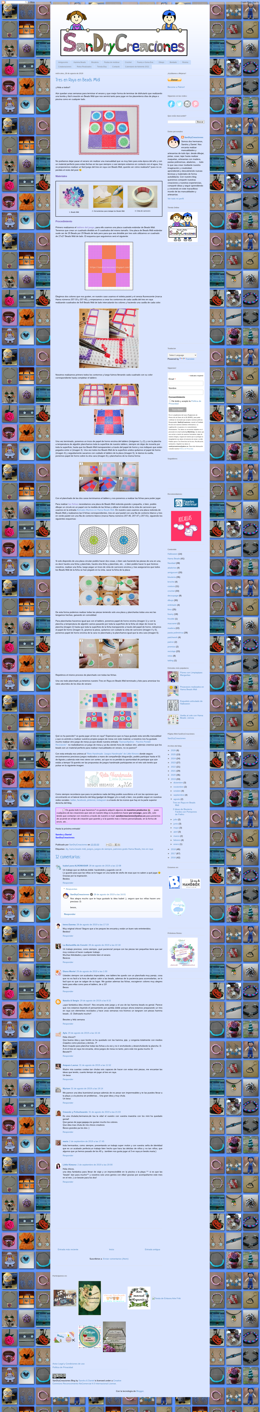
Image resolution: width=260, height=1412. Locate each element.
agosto (177, 799)
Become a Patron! (176, 87)
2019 (173, 779)
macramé (172, 623)
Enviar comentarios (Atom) (115, 1259)
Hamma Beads (80, 62)
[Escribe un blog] (110, 844)
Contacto (116, 67)
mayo (176, 828)
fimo (170, 609)
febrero (177, 840)
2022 (173, 767)
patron (171, 642)
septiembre (179, 795)
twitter (73, 800)
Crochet (128, 62)
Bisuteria (95, 62)
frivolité (171, 619)
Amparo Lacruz (70, 1065)
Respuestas (71, 889)
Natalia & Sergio (71, 1000)
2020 (173, 775)
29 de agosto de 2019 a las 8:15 (95, 1000)
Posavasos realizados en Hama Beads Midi (192, 688)
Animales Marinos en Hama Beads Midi (95, 510)
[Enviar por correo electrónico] (107, 844)
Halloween (173, 554)
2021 (173, 771)
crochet (171, 591)
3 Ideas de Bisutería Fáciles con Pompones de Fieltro (185, 812)
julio (175, 819)
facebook (81, 800)
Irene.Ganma (69, 924)
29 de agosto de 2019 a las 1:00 (91, 971)
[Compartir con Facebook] (116, 844)
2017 (173, 853)
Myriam (66, 1088)
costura (171, 586)
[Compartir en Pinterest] (118, 844)
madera (171, 628)
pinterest (91, 800)
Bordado (173, 62)
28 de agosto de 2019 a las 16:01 (110, 894)
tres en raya (147, 849)
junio (176, 823)
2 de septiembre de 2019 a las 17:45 (86, 1141)
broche (171, 582)
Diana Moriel (69, 971)
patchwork (172, 637)
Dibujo (161, 62)
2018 (173, 849)
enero (176, 844)
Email (172, 379)
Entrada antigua (152, 1249)
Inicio (111, 1249)
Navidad (171, 563)
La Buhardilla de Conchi (75, 945)
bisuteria (172, 577)
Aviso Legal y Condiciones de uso (69, 1363)
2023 (173, 762)
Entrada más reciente (68, 1249)
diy (67, 849)
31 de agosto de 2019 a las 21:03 (105, 1112)
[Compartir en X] (113, 844)
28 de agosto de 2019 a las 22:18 (104, 945)
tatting (170, 660)
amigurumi (173, 572)
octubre (177, 791)
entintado (172, 605)
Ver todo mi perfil (176, 198)
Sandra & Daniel (86, 1380)
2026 (173, 750)
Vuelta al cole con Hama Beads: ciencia (191, 716)
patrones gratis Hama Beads (127, 849)
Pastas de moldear (111, 62)
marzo (176, 836)
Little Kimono (70, 1164)
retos (170, 656)
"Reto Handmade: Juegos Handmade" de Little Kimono (113, 753)
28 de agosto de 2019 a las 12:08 (105, 865)
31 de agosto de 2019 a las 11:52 (95, 1065)
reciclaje (171, 651)
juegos (90, 849)
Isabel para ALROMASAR (75, 865)
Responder (68, 883)
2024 (173, 758)
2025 (173, 754)
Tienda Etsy (102, 67)
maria (65, 1141)
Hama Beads (174, 558)
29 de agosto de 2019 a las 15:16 (84, 1033)
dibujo (170, 600)
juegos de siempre (103, 849)
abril (175, 832)
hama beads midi (77, 849)
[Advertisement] (186, 296)
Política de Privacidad (186, 449)
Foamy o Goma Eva (145, 62)
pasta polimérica (175, 632)
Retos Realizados (84, 67)
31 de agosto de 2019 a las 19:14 (87, 1088)
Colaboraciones (64, 67)
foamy (170, 614)
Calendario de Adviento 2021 (137, 67)
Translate (190, 359)
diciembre (178, 782)
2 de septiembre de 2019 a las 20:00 (95, 1164)
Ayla (65, 1033)
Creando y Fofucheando (75, 1112)
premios (171, 646)
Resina (185, 62)
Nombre (172, 388)
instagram (101, 800)
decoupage (173, 595)
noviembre (178, 787)
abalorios (172, 568)
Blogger (140, 1391)
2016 (173, 857)
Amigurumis (63, 62)
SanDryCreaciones (79, 894)
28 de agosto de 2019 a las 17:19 (93, 924)
